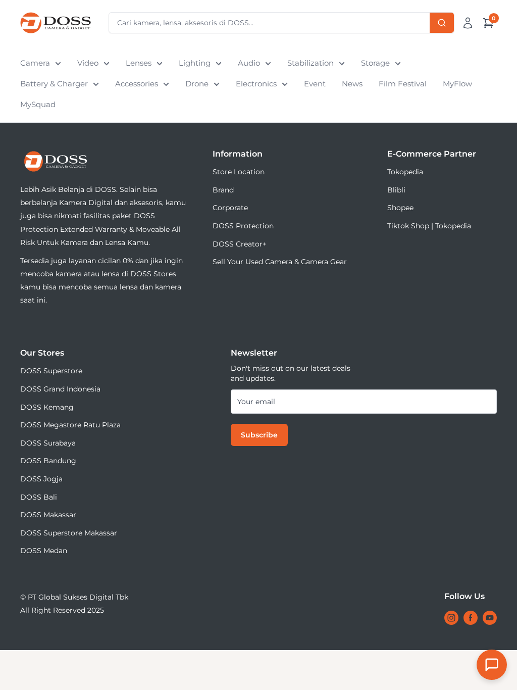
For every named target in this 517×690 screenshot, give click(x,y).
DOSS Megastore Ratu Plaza (70, 424)
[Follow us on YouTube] (490, 618)
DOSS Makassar (48, 514)
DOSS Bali (38, 497)
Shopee (400, 207)
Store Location (239, 171)
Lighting (195, 63)
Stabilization (310, 63)
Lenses (138, 63)
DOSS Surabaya (48, 443)
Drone (197, 83)
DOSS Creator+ (240, 244)
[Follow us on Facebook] (470, 618)
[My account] (467, 23)
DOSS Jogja (41, 478)
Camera (35, 63)
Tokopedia (405, 171)
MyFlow (457, 83)
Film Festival (403, 83)
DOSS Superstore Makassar (68, 532)
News (352, 83)
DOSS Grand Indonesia (60, 388)
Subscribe (259, 434)
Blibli (396, 189)
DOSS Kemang (47, 407)
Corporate (230, 207)
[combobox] (281, 22)
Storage (375, 63)
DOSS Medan (43, 550)
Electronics (256, 83)
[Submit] (442, 23)
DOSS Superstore (51, 370)
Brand (223, 189)
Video (87, 63)
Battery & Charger (54, 83)
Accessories (136, 83)
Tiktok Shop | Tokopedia (429, 225)
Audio (249, 63)
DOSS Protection (243, 225)
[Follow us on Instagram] (451, 618)
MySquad (38, 104)
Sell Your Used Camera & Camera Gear (280, 261)
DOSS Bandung (48, 460)
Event (315, 83)
